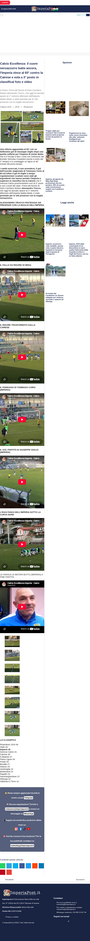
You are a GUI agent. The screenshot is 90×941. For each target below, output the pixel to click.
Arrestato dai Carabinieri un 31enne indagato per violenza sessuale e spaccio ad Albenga (55, 297)
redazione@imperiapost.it (17, 809)
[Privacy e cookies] (3, 915)
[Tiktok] (87, 8)
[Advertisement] (45, 35)
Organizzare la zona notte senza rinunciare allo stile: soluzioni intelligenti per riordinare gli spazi (78, 137)
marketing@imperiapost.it (22, 846)
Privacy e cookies (12, 917)
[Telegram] (84, 8)
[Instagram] (77, 8)
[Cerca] (88, 15)
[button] (1, 14)
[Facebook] (73, 8)
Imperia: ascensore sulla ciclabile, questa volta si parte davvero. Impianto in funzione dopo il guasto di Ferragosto (55, 249)
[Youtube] (80, 8)
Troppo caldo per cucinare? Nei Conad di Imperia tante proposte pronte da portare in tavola (55, 135)
